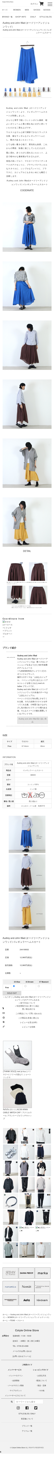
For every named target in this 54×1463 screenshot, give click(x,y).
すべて (5, 9)
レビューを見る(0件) (28, 1022)
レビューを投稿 (28, 1026)
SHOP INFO (20, 16)
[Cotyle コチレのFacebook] (27, 1408)
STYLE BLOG (46, 16)
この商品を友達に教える (28, 1017)
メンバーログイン (16, 1375)
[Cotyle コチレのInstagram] (18, 1408)
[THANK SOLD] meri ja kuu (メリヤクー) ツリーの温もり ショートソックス (17, 1074)
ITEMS (12, 1320)
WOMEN (17, 9)
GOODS (46, 9)
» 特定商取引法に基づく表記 (27, 1005)
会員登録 (15, 1380)
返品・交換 (41, 1385)
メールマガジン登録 (16, 1385)
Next (47, 67)
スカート (20, 1320)
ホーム (5, 1314)
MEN (27, 9)
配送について (42, 1380)
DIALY (33, 16)
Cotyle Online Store (18, 1447)
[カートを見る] (41, 3)
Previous (7, 67)
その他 (41, 1390)
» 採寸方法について (27, 1002)
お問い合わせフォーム (21, 1356)
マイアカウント (16, 1390)
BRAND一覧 (7, 16)
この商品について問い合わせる (29, 1013)
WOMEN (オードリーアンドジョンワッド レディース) (28, 1317)
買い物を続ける (28, 1009)
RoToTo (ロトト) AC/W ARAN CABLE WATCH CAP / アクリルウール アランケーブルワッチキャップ (17, 1114)
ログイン (32, 3)
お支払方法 (41, 1375)
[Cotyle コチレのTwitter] (35, 1408)
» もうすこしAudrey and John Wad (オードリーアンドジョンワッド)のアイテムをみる (27, 998)
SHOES (37, 9)
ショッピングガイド (40, 1369)
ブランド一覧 (27, 1425)
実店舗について (27, 1418)
